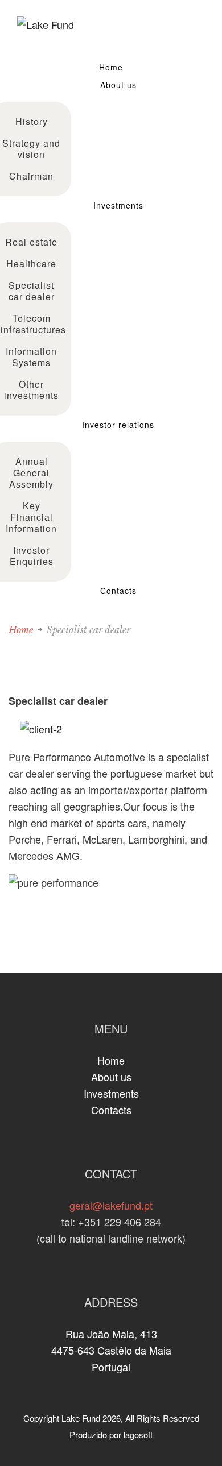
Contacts (118, 590)
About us (118, 84)
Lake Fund (80, 1418)
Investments (118, 205)
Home (111, 67)
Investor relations (118, 424)
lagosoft (138, 1434)
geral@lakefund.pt (111, 1205)
